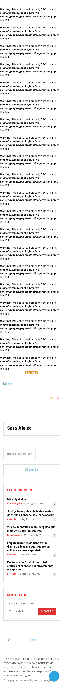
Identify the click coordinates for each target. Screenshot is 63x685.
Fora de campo (14, 535)
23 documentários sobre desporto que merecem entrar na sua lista (31, 528)
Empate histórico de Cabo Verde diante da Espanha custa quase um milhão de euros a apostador (28, 546)
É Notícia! (11, 519)
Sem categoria (14, 504)
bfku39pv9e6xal (31, 378)
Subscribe (47, 611)
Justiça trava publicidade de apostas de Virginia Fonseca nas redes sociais (30, 512)
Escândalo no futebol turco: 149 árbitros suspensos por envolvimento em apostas (30, 565)
